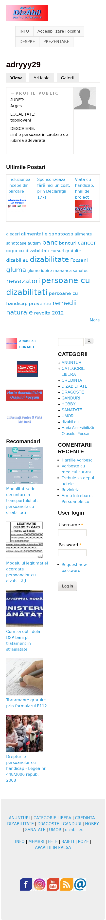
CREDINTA (72, 380)
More (95, 320)
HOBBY (69, 404)
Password (70, 544)
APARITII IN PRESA (53, 847)
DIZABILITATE (75, 386)
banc (50, 242)
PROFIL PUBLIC (37, 93)
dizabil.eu (17, 260)
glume (33, 270)
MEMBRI (36, 841)
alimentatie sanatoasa (47, 234)
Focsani (79, 260)
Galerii (67, 77)
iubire (46, 270)
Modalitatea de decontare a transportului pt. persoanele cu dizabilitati (22, 500)
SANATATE (72, 410)
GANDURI (71, 398)
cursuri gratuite (66, 251)
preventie (40, 303)
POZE (83, 841)
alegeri (13, 234)
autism (34, 243)
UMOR (68, 416)
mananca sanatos (70, 270)
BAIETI (67, 841)
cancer (87, 242)
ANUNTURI (72, 362)
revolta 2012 (49, 313)
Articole (42, 77)
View (18, 77)
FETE (53, 841)
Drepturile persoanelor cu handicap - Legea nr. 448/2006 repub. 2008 (26, 768)
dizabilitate (49, 259)
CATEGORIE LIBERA (52, 817)
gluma (16, 269)
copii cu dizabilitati (27, 250)
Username (71, 524)
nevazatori (23, 281)
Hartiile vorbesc (77, 460)
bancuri (67, 243)
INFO (24, 31)
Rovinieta (71, 489)
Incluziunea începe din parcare (19, 185)
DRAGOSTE (73, 392)
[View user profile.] (85, 108)
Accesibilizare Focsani (58, 31)
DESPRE (27, 41)
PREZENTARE (56, 41)
